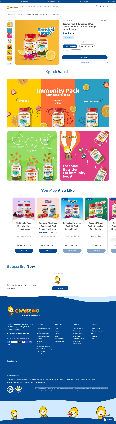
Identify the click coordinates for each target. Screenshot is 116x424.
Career (57, 333)
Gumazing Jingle (60, 341)
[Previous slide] (9, 20)
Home (9, 14)
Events (57, 331)
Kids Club (94, 336)
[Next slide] (9, 64)
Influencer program (97, 331)
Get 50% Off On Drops (47, 1)
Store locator (77, 343)
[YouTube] (8, 369)
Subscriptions (77, 336)
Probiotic (39, 341)
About (56, 328)
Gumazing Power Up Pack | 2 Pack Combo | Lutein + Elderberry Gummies (72, 226)
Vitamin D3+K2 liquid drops (45, 349)
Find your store (84, 62)
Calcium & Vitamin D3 (43, 336)
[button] (24, 6)
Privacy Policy (77, 331)
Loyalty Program (96, 328)
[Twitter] (8, 371)
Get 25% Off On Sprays (106, 1)
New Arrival (17, 1)
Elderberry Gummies (43, 333)
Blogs (93, 333)
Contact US (76, 341)
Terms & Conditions (79, 328)
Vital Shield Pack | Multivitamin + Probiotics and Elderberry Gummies (24, 226)
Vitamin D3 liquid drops (43, 346)
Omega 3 (39, 338)
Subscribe (60, 288)
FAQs (56, 336)
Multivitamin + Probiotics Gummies (17, 379)
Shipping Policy (77, 333)
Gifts (92, 338)
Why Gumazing (59, 338)
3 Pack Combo (41, 351)
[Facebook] (8, 365)
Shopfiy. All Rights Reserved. (20, 338)
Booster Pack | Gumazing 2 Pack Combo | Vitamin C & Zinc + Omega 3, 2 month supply (35, 14)
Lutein (38, 343)
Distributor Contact (78, 338)
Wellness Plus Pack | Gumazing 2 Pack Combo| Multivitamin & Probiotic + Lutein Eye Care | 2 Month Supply (48, 226)
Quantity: (65, 50)
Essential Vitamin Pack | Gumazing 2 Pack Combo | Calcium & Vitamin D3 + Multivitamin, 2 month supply (96, 226)
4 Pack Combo (41, 354)
